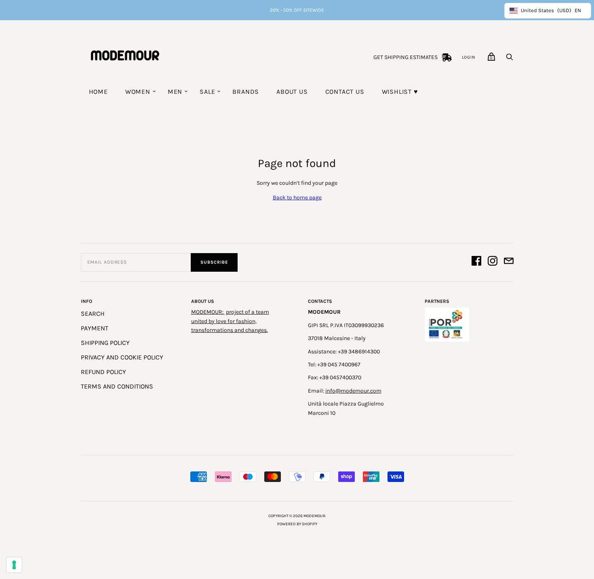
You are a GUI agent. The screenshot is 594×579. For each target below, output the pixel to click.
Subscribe (214, 262)
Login (469, 57)
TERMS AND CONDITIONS (117, 386)
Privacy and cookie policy (122, 357)
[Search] (510, 59)
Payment (94, 328)
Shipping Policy (105, 343)
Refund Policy (103, 372)
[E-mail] (509, 262)
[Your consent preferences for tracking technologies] (14, 565)
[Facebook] (476, 262)
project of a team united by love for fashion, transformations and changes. (230, 321)
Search (93, 313)
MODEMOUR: (208, 312)
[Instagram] (492, 262)
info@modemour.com (353, 390)
